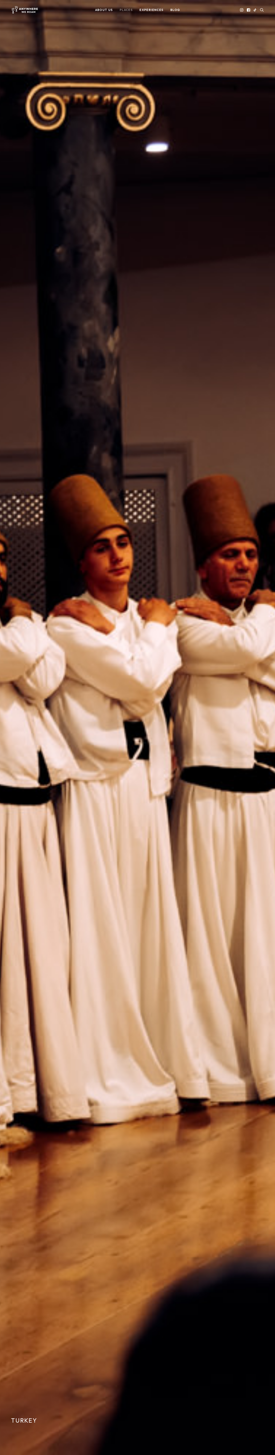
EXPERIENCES (151, 10)
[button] (242, 10)
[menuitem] (104, 10)
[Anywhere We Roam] (24, 10)
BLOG (175, 10)
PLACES (126, 10)
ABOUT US (104, 10)
